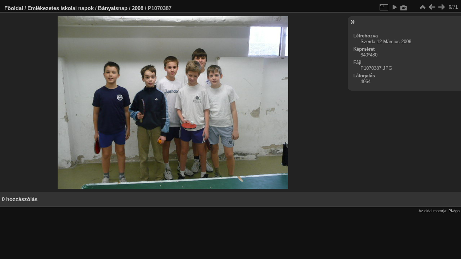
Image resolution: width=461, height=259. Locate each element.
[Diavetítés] (394, 7)
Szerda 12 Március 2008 (386, 41)
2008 (137, 8)
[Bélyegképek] (422, 7)
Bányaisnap (112, 8)
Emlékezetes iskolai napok (60, 8)
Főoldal (13, 8)
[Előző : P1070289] (432, 7)
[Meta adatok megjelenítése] (403, 7)
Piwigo (454, 211)
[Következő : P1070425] (441, 7)
